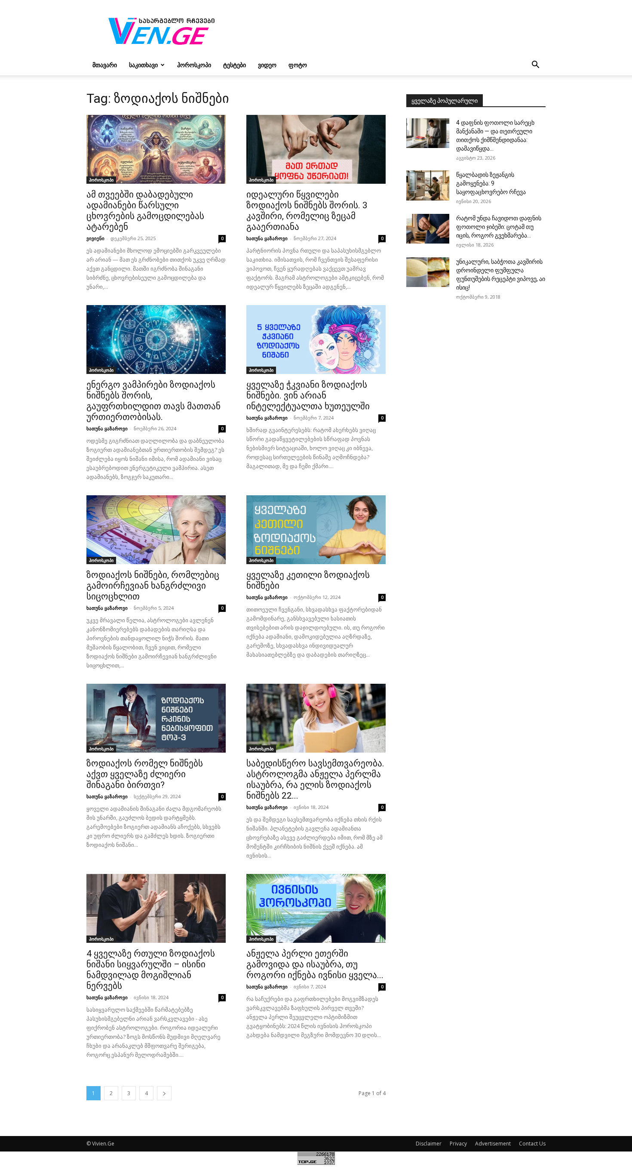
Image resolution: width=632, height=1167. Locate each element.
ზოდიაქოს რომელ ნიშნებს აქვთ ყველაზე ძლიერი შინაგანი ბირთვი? (144, 774)
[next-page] (164, 1093)
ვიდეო (267, 65)
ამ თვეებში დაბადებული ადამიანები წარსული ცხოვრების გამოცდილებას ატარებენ (145, 210)
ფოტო (297, 65)
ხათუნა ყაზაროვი (267, 238)
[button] (535, 66)
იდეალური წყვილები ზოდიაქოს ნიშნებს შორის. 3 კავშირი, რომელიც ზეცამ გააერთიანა (307, 210)
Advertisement (493, 1143)
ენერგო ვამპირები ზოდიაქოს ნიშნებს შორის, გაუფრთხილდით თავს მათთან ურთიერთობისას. (153, 401)
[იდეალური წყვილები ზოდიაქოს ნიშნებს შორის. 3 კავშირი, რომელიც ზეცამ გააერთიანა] (316, 149)
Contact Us (532, 1143)
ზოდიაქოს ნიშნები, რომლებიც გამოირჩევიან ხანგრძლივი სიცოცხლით (152, 586)
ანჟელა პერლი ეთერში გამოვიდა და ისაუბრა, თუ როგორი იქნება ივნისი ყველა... (314, 964)
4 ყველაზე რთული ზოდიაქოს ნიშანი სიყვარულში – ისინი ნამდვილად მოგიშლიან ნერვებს (150, 969)
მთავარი (104, 65)
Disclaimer (429, 1143)
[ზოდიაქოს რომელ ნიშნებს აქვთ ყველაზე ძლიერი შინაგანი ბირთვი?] (156, 718)
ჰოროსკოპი (194, 65)
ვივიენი (95, 238)
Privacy (458, 1143)
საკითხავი (143, 65)
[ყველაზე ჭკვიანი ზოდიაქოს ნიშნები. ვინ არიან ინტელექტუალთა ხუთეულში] (316, 339)
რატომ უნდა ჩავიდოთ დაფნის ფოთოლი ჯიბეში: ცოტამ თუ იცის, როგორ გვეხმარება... (498, 227)
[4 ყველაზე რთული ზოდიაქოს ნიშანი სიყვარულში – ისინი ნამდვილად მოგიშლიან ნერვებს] (156, 908)
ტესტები (234, 65)
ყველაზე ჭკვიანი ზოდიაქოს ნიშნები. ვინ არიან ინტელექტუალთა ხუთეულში (308, 395)
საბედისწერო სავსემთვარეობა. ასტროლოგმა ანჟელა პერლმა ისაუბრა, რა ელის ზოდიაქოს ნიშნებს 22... (315, 779)
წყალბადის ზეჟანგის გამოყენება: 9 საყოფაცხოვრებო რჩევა (491, 183)
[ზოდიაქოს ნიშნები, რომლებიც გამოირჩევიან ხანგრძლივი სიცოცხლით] (156, 529)
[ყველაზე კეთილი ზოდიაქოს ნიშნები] (316, 529)
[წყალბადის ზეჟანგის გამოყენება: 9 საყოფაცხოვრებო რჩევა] (427, 185)
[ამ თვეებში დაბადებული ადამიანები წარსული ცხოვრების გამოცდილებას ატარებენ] (156, 149)
